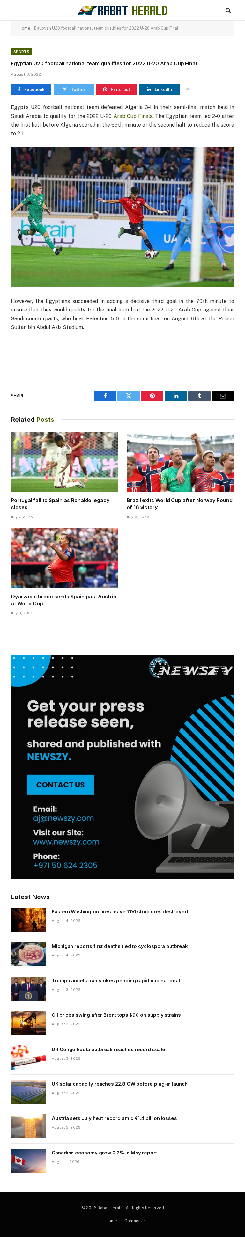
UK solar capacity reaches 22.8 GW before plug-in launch (120, 1084)
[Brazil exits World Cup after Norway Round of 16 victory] (180, 462)
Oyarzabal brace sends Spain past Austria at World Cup (63, 600)
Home (24, 28)
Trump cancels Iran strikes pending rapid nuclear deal (116, 980)
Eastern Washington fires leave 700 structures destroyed (120, 912)
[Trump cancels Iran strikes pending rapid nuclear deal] (28, 989)
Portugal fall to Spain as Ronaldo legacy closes (60, 503)
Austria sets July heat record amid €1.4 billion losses (114, 1118)
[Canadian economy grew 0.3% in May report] (28, 1161)
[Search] (227, 10)
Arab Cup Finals (133, 116)
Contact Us (135, 1221)
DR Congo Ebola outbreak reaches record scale (108, 1049)
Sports (21, 52)
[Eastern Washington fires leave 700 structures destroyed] (28, 920)
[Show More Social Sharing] (187, 89)
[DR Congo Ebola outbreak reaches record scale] (28, 1057)
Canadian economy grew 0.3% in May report (104, 1153)
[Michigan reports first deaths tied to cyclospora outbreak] (28, 954)
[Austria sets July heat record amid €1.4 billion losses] (28, 1126)
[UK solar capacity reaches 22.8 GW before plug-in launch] (28, 1092)
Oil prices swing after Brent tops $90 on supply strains (116, 1015)
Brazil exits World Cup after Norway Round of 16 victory (180, 503)
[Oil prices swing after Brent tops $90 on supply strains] (28, 1023)
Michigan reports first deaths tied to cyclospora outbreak (120, 946)
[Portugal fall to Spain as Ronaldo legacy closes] (64, 462)
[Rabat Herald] (122, 10)
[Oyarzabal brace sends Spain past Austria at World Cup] (64, 558)
